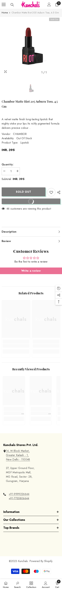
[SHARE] (57, 192)
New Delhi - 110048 (18, 459)
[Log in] (49, 4)
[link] (16, 346)
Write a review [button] (31, 271)
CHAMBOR (20, 134)
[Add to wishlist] (51, 192)
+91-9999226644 (19, 494)
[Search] (12, 5)
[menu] (4, 4)
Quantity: (8, 164)
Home (5, 12)
